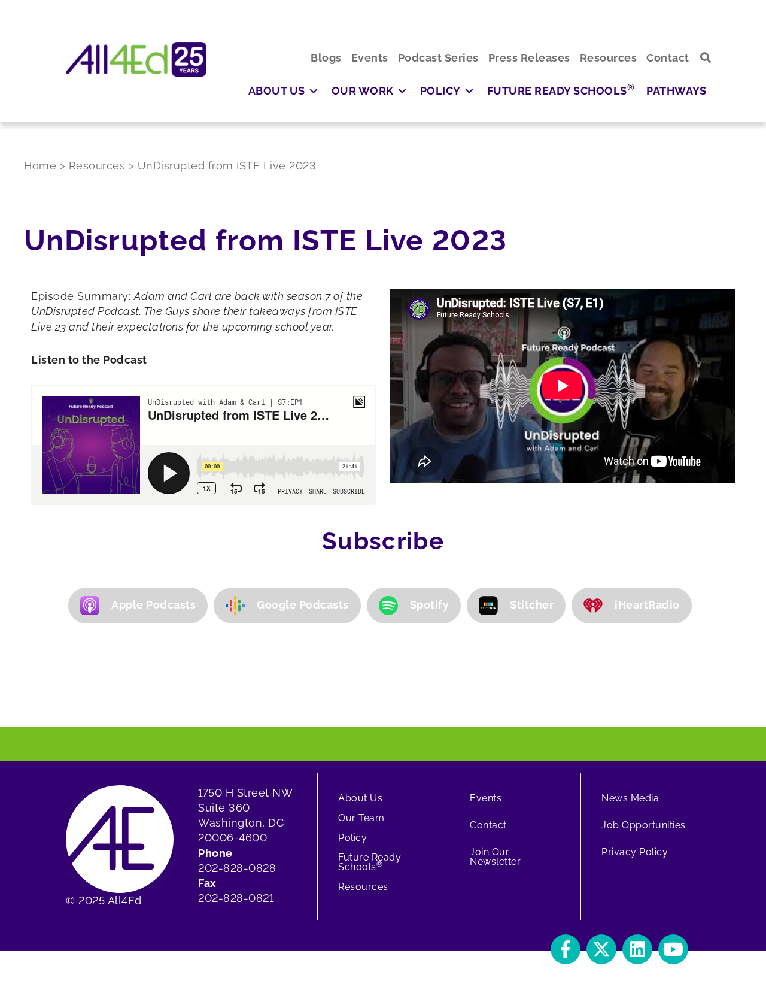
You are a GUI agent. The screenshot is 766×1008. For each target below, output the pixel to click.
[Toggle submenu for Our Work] (402, 91)
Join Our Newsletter (495, 856)
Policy (352, 837)
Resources (363, 886)
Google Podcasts (303, 604)
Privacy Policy (634, 852)
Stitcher (532, 604)
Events (485, 798)
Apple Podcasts (153, 604)
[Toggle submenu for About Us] (313, 91)
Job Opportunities (643, 825)
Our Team (361, 818)
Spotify (429, 604)
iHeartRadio (647, 604)
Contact (488, 825)
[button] (706, 57)
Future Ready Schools (369, 862)
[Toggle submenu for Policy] (469, 91)
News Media (630, 798)
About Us (360, 798)
